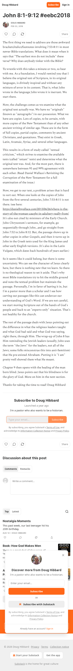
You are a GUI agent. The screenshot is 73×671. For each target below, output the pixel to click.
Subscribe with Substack (39, 604)
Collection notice (59, 646)
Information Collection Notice (43, 615)
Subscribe (53, 4)
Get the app (53, 655)
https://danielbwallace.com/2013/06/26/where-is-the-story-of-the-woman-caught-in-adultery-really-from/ (36, 211)
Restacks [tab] (25, 468)
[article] (36, 529)
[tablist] (17, 469)
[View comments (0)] (14, 34)
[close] (63, 555)
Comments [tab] (11, 468)
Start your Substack (27, 655)
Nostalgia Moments (17, 521)
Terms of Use (52, 612)
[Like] (6, 34)
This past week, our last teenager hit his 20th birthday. (26, 527)
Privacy (35, 646)
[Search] (66, 511)
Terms (44, 646)
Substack (20, 663)
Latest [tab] (15, 511)
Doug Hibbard (18, 23)
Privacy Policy (36, 618)
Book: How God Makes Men (22, 545)
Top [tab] (7, 511)
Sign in (66, 4)
